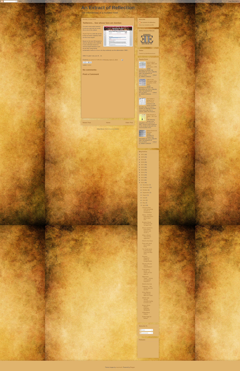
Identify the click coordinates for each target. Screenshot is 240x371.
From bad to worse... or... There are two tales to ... (147, 272)
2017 (142, 164)
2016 (142, 167)
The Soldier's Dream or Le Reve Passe (150, 100)
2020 (142, 157)
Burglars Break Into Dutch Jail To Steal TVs (147, 223)
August (145, 195)
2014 (142, 172)
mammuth (119, 367)
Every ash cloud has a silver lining (147, 245)
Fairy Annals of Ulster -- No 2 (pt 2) (152, 116)
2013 (142, 175)
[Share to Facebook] (89, 62)
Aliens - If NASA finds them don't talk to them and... (147, 217)
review (89, 65)
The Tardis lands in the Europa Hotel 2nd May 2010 (147, 251)
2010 (142, 182)
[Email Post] (122, 59)
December (146, 185)
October (145, 190)
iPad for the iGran (147, 241)
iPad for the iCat (147, 284)
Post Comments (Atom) (112, 129)
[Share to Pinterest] (91, 62)
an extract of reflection (148, 22)
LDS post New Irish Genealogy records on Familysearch (147, 210)
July (144, 197)
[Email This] (83, 62)
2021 (142, 154)
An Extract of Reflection (108, 7)
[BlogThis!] (85, 62)
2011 (142, 180)
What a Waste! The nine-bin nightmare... (146, 236)
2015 (142, 170)
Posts (143, 330)
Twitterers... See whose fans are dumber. (147, 288)
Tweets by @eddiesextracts (147, 53)
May (144, 203)
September (146, 192)
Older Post (129, 123)
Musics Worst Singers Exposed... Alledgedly (146, 308)
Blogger (132, 367)
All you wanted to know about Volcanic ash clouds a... (147, 230)
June (144, 200)
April (144, 205)
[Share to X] (87, 62)
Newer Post (87, 123)
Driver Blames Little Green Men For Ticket (147, 293)
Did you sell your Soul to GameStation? (147, 265)
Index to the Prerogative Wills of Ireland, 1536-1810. (152, 82)
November (146, 187)
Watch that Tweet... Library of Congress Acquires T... (147, 279)
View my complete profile (146, 25)
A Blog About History (146, 313)
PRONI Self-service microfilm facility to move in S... (147, 300)
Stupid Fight (86, 33)
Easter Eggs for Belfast (146, 317)
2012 (142, 177)
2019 (142, 159)
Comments (144, 333)
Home (108, 123)
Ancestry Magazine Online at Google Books (147, 259)
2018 (142, 162)
